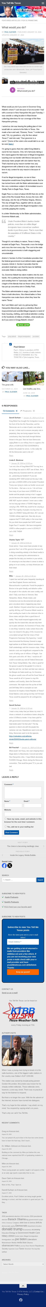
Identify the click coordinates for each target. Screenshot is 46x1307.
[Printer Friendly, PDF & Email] (23, 324)
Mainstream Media (9, 1243)
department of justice (35, 1226)
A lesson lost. (14, 1131)
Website (7, 810)
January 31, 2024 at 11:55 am (21, 708)
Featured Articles (11, 20)
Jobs (13, 1239)
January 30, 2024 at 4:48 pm (26, 576)
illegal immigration (24, 336)
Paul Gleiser (10, 32)
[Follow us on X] (25, 1300)
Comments (11, 411)
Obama (30, 1243)
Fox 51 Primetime (29, 20)
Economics (27, 1230)
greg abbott (12, 336)
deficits (39, 1223)
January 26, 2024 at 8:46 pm (21, 543)
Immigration (6, 1239)
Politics (17, 1246)
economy (36, 1229)
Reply (11, 456)
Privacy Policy (23, 1294)
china (4, 1223)
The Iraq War (35, 1249)
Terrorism (28, 1249)
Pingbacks (28, 411)
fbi (16, 1233)
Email (26, 801)
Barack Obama (17, 1219)
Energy (12, 1233)
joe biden (36, 336)
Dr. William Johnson (10, 1146)
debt (21, 1223)
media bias (21, 1242)
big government (32, 1220)
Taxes (21, 1249)
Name (7, 801)
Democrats (21, 1225)
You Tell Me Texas (11, 3)
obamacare (8, 1245)
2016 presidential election (11, 1216)
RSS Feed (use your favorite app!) (18, 907)
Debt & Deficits (29, 1223)
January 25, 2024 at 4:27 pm (34, 418)
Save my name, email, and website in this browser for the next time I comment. (23, 820)
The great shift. (8, 385)
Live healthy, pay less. (32, 389)
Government (23, 1233)
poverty (23, 1246)
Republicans (39, 1246)
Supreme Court (13, 1249)
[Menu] (43, 3)
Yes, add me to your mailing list (20, 827)
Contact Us (38, 1291)
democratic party (8, 1226)
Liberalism (32, 1239)
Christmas (9, 1222)
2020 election (24, 1216)
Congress (16, 1223)
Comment (8, 784)
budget (41, 1219)
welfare (4, 1252)
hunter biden (19, 1236)
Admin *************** (10, 1273)
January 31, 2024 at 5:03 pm (32, 748)
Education (5, 1233)
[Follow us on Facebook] (21, 1300)
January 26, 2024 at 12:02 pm (22, 463)
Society (5, 1249)
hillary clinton (8, 1236)
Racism (32, 1246)
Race (27, 1246)
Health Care (34, 1233)
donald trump (12, 1229)
